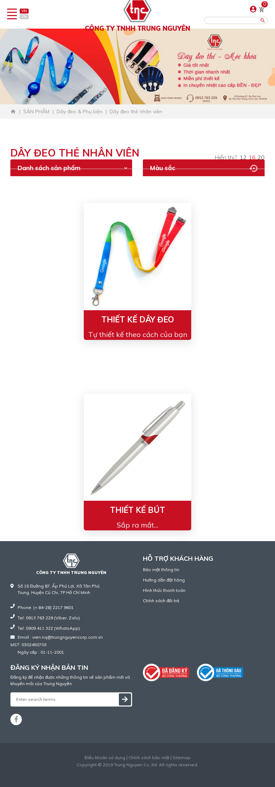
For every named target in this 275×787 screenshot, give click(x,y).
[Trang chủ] (13, 111)
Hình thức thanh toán (164, 590)
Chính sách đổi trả (161, 600)
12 (243, 157)
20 (261, 157)
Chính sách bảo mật (149, 758)
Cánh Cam (155, 771)
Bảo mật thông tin (161, 569)
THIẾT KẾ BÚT (137, 510)
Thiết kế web (123, 771)
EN (24, 16)
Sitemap (181, 758)
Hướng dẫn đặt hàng (164, 580)
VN (24, 11)
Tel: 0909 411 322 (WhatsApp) (49, 628)
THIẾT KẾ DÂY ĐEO (137, 320)
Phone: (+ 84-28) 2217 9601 (46, 607)
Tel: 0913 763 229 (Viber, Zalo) (49, 617)
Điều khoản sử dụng (105, 758)
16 (252, 157)
